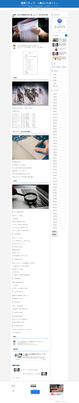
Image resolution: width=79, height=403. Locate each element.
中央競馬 (14, 365)
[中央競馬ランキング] (54, 231)
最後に (26, 71)
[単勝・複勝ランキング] (54, 234)
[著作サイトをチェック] (59, 30)
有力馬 (26, 58)
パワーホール (28, 67)
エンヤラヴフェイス (29, 69)
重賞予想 (18, 365)
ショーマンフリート (29, 65)
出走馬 (26, 55)
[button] (66, 35)
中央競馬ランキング (55, 232)
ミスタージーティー (29, 62)
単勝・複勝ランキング (55, 235)
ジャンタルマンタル (29, 59)
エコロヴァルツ (28, 61)
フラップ (59, 24)
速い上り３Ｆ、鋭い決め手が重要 (30, 56)
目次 (29, 53)
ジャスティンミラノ (29, 68)
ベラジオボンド (28, 64)
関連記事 (26, 72)
